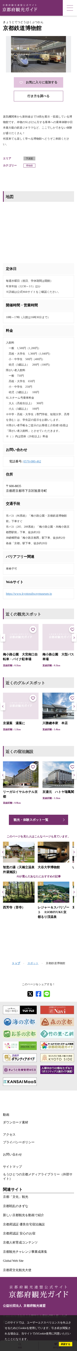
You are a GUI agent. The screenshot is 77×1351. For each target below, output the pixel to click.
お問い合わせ (12, 1154)
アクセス (9, 1134)
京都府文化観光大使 (17, 1270)
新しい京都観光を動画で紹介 (23, 1215)
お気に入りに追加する (41, 82)
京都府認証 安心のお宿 (19, 1233)
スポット (32, 963)
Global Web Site (13, 1260)
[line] (47, 994)
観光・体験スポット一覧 (31, 819)
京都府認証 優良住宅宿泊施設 (24, 1224)
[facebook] (38, 994)
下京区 (29, 158)
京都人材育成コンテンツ (20, 1242)
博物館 (29, 165)
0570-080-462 (32, 461)
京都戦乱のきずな (15, 1206)
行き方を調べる (38, 96)
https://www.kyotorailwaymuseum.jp (29, 593)
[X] (30, 994)
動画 (6, 1114)
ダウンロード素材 (15, 1122)
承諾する (65, 1344)
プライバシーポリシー (19, 1142)
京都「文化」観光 (15, 1196)
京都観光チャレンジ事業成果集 (25, 1251)
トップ (16, 963)
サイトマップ (12, 1166)
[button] (74, 638)
